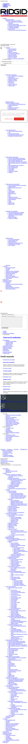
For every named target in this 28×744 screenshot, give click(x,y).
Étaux (9, 188)
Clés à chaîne (13, 601)
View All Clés (14, 590)
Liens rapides (6, 433)
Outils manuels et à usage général (12, 184)
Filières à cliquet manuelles (19, 550)
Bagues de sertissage (12, 511)
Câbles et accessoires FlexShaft (17, 534)
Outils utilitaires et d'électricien (12, 157)
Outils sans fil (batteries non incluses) (18, 690)
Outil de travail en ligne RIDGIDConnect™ (17, 488)
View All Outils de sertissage (17, 493)
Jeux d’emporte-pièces (13, 167)
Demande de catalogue (10, 273)
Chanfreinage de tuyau (13, 105)
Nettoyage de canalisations (11, 74)
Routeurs (13, 712)
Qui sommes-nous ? (7, 281)
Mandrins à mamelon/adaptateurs (17, 554)
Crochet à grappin (9, 342)
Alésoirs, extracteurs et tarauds (17, 574)
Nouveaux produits (10, 716)
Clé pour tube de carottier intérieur (18, 592)
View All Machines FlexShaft (17, 530)
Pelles (9, 200)
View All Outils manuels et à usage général (17, 185)
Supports (13, 700)
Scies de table (14, 695)
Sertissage (8, 416)
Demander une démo (7, 280)
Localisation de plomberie (13, 485)
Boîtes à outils (11, 204)
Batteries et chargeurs (12, 509)
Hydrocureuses (11, 83)
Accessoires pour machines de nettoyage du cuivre (17, 637)
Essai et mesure (11, 487)
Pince (9, 194)
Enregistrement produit (10, 267)
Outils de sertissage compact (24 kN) (18, 496)
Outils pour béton (11, 186)
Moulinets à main (9, 343)
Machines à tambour (12, 79)
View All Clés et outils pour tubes (15, 131)
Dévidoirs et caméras (15, 483)
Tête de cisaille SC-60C (13, 166)
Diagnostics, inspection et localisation (13, 415)
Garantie (7, 270)
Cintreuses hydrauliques (16, 565)
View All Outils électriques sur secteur (19, 709)
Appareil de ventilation (13, 218)
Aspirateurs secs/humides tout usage (15, 213)
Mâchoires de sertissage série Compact (19, 505)
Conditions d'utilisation (8, 455)
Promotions (8, 265)
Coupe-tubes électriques (16, 578)
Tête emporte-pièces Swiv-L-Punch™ (16, 165)
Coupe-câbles (11, 168)
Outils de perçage (14, 560)
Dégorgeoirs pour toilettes (11, 341)
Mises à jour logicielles (10, 275)
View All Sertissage (12, 491)
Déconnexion (6, 14)
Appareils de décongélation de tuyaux (18, 621)
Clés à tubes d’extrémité (16, 595)
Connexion (8, 440)
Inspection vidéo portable (13, 478)
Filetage (10, 106)
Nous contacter (9, 278)
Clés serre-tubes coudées (16, 597)
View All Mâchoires (15, 500)
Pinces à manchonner (15, 614)
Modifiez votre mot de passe (9, 13)
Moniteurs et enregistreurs (16, 482)
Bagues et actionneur (12, 506)
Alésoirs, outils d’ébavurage (16, 638)
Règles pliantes (11, 192)
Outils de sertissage (12, 492)
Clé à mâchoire (14, 600)
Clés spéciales (14, 607)
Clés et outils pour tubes (11, 130)
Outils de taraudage (15, 564)
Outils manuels (11, 77)
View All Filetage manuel (19, 547)
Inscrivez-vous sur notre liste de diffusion (14, 284)
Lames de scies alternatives (16, 561)
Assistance (5, 266)
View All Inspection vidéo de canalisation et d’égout (17, 481)
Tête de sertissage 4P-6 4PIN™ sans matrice (17, 161)
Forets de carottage (15, 563)
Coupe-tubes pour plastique (16, 630)
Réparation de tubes (10, 101)
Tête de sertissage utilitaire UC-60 (15, 160)
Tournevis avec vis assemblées (17, 714)
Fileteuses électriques (15, 544)
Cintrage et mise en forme (13, 133)
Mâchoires (10, 499)
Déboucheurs (11, 81)
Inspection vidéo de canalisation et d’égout (17, 479)
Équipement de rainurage (13, 107)
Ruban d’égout (9, 344)
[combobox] (7, 47)
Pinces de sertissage (12, 508)
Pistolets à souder (14, 623)
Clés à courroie (14, 604)
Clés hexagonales (14, 598)
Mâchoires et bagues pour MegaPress (16, 512)
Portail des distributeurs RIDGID (12, 287)
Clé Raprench (14, 596)
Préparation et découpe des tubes (15, 135)
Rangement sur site (12, 193)
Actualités (8, 283)
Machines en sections (12, 80)
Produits (5, 473)
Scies (9, 195)
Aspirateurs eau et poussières (12, 211)
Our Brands (5, 6)
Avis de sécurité (9, 274)
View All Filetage (14, 543)
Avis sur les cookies (7, 451)
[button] (14, 1)
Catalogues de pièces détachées (12, 277)
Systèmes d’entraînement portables (18, 545)
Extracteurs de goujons (13, 197)
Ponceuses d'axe (14, 698)
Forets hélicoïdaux (12, 199)
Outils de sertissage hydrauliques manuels (16, 159)
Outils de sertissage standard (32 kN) (18, 495)
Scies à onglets (14, 694)
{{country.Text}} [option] (6, 59)
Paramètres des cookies (8, 452)
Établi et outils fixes (12, 241)
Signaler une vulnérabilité (8, 456)
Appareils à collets (14, 613)
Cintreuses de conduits (13, 171)
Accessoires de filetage (15, 555)
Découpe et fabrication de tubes (14, 571)
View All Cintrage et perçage (17, 559)
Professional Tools (7, 5)
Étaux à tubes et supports (13, 566)
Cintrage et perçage (12, 108)
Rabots (12, 697)
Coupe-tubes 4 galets (18, 581)
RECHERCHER (5, 327)
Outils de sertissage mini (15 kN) (17, 498)
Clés (9, 132)
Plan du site (5, 454)
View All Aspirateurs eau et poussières (16, 212)
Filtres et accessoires (12, 217)
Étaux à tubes (13, 568)
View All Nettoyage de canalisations (15, 76)
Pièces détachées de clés (16, 608)
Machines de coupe (15, 696)
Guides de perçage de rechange (14, 198)
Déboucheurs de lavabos (13, 78)
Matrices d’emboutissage (16, 615)
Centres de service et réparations (12, 271)
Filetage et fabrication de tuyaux (12, 103)
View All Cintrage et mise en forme (18, 610)
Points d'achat (6, 279)
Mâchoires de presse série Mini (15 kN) (19, 503)
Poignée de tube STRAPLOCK (14, 187)
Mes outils (5, 12)
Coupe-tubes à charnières (19, 584)
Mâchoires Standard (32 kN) (17, 501)
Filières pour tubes (17, 553)
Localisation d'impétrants (13, 486)
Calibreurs (10, 172)
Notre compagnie (6, 426)
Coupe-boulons (11, 191)
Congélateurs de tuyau (15, 620)
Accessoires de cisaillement (14, 507)
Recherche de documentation (12, 272)
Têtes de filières (17, 548)
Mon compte (5, 11)
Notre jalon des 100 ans (10, 288)
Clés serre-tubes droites (15, 591)
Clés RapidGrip (14, 593)
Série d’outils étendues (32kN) (17, 494)
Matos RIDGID (9, 286)
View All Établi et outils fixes (17, 692)
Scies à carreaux (11, 245)
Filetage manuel (14, 546)
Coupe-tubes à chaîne (15, 577)
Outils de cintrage (14, 611)
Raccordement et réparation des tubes (16, 134)
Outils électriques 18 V (13, 240)
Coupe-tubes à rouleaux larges (20, 585)
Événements (8, 285)
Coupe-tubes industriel (18, 583)
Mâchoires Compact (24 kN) (17, 502)
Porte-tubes (13, 570)
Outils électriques (9, 238)
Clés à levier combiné (15, 602)
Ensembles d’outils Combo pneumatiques (16, 706)
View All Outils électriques (13, 239)
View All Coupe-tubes (18, 580)
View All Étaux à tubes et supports (18, 567)
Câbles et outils (11, 85)
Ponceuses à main (14, 711)
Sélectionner (3, 65)
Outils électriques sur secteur (14, 244)
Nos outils (5, 413)
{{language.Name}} (7, 63)
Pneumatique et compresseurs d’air (15, 243)
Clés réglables (14, 605)
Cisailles (10, 201)
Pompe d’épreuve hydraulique (17, 622)
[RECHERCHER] (12, 322)
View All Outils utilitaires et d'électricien (16, 158)
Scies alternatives (14, 710)
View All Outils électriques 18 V (17, 689)
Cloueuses (13, 704)
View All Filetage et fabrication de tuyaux (16, 104)
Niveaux (10, 190)
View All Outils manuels (16, 517)
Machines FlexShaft (12, 84)
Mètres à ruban (11, 203)
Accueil (4, 331)
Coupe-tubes (13, 579)
